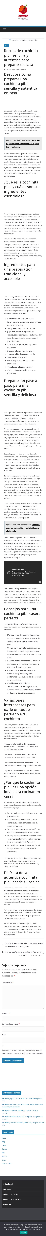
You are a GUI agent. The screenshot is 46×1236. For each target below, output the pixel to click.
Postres (4, 1156)
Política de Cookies (11, 1194)
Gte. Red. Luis (21, 69)
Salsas (4, 1160)
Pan (3, 1153)
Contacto (7, 1189)
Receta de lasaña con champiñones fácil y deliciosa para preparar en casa (22, 953)
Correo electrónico (11, 1024)
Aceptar (23, 1233)
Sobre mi (7, 1204)
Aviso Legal (8, 1184)
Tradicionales (6, 1164)
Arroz (4, 1138)
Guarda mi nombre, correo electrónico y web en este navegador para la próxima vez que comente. (22, 1051)
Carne (4, 1145)
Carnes (4, 1149)
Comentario (8, 982)
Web (4, 1035)
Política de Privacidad (12, 1199)
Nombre (6, 1013)
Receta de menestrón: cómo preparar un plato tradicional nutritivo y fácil (24, 945)
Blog (6, 45)
